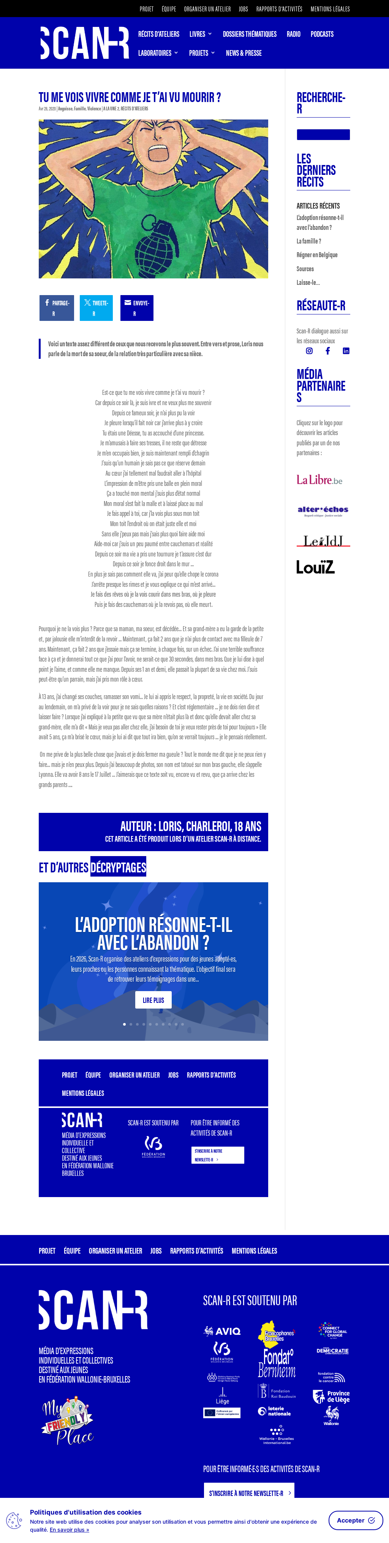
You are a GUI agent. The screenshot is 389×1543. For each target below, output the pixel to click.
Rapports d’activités (279, 9)
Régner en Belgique (317, 254)
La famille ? (309, 241)
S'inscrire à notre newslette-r (208, 1155)
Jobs (243, 9)
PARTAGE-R (61, 308)
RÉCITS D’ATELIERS (158, 35)
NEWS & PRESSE (244, 54)
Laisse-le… (308, 282)
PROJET (147, 9)
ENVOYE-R (141, 308)
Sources (305, 268)
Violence (94, 108)
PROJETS (198, 54)
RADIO (293, 35)
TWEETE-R (100, 308)
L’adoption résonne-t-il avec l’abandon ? (153, 931)
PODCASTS (322, 35)
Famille (80, 108)
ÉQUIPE (169, 9)
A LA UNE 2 (111, 108)
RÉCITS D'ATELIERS (134, 108)
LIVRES (197, 35)
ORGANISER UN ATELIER (207, 9)
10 (182, 1024)
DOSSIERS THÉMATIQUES (250, 35)
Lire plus (153, 999)
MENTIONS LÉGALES (330, 9)
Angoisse (65, 108)
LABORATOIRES (154, 54)
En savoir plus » (69, 1529)
